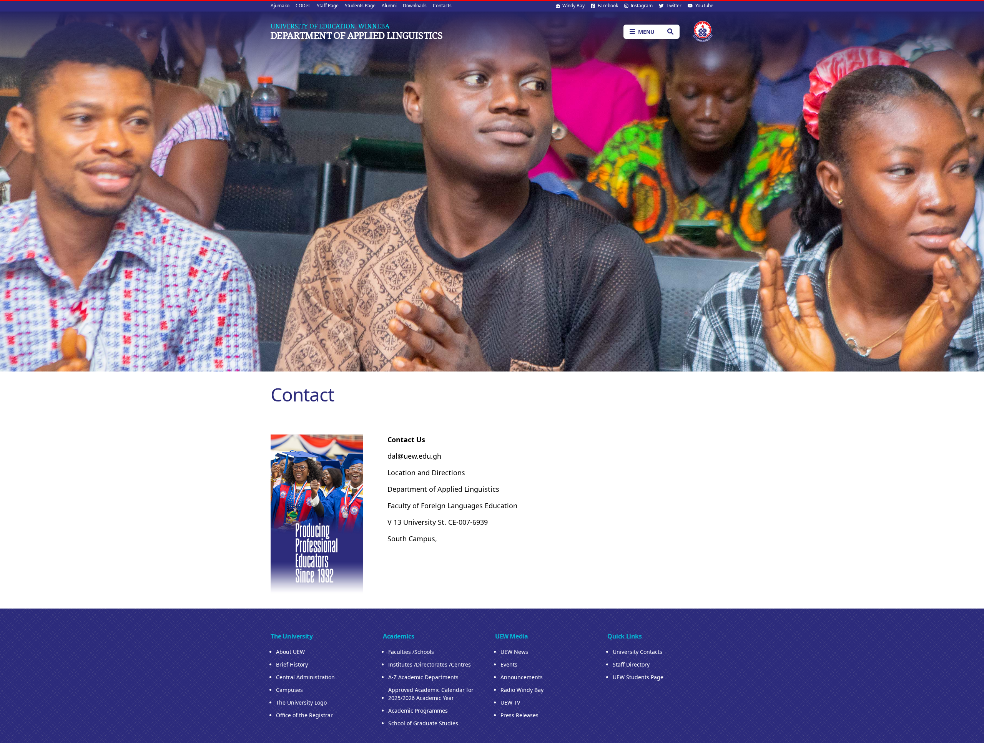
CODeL (303, 5)
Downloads (415, 5)
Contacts (442, 5)
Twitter (673, 5)
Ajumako (280, 5)
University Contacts (637, 651)
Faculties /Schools (411, 651)
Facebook (607, 5)
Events (508, 664)
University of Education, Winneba (330, 26)
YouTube (703, 5)
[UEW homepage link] (702, 31)
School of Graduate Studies (423, 723)
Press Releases (519, 715)
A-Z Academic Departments (423, 677)
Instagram (641, 5)
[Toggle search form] (670, 32)
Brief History (292, 664)
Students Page (360, 5)
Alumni (389, 5)
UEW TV (510, 702)
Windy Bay (573, 5)
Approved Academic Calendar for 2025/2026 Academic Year (431, 694)
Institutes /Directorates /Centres (429, 664)
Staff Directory (631, 664)
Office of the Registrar (304, 715)
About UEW (290, 651)
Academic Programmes (418, 710)
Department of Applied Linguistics (356, 35)
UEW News (514, 651)
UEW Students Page (638, 677)
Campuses (289, 689)
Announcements (521, 677)
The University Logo (301, 702)
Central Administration (305, 677)
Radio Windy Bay (522, 689)
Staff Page (328, 5)
